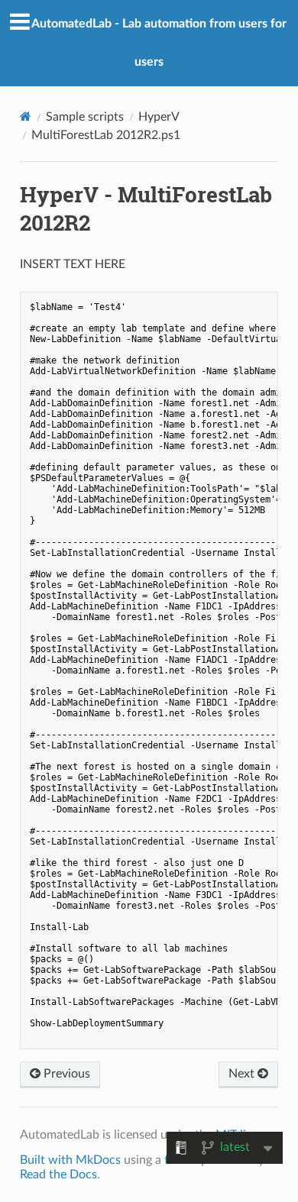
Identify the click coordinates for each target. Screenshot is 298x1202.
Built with (48, 1160)
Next (243, 1074)
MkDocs (98, 1160)
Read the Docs (58, 1174)
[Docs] (25, 116)
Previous (65, 1074)
